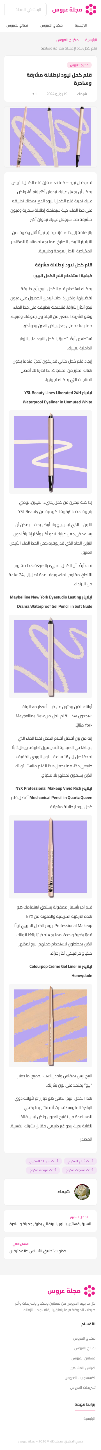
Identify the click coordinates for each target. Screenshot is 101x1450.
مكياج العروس (51, 25)
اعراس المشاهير (82, 1367)
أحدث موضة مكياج (43, 1170)
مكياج (87, 953)
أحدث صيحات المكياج (43, 1161)
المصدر (86, 1139)
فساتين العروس (83, 1358)
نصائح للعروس (17, 25)
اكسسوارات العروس (80, 1377)
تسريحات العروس (82, 1387)
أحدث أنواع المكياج (80, 1161)
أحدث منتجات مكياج (79, 1170)
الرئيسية (81, 25)
